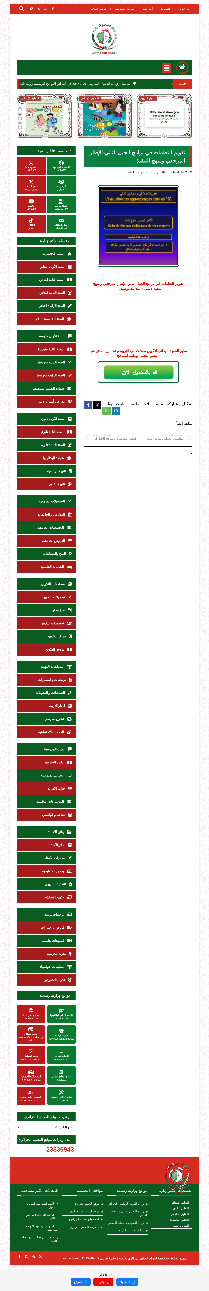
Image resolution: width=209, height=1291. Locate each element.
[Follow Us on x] (40, 1256)
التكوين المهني (180, 1225)
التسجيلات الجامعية (52, 501)
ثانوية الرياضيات (56, 471)
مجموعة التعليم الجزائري (84, 1227)
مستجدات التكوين (53, 584)
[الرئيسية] (182, 67)
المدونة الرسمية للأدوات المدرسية (42, 1228)
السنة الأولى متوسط (52, 336)
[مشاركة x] (97, 405)
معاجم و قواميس (54, 814)
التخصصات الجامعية (51, 527)
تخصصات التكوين (53, 623)
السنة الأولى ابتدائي (53, 266)
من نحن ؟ (183, 8)
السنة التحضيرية (54, 253)
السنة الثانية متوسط (51, 349)
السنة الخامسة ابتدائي (50, 319)
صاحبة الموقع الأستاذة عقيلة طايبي (39, 1239)
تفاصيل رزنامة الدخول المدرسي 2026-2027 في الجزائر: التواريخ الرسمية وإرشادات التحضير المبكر (103, 83)
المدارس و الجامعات (51, 514)
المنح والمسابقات (55, 553)
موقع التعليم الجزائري (86, 1203)
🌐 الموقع (81, 1282)
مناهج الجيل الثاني (137, 172)
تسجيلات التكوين (54, 597)
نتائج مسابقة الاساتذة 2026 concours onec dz (119, 126)
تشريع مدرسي (54, 719)
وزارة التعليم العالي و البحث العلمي (129, 1213)
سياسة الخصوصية (125, 8)
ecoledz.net (71, 1258)
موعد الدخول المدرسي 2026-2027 (178, 126)
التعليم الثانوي (181, 1208)
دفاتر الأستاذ (57, 845)
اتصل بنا (165, 8)
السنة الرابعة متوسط (51, 375)
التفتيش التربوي (56, 884)
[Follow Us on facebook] (20, 1256)
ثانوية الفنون (57, 484)
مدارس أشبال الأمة (52, 401)
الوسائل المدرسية (53, 775)
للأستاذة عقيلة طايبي (113, 1258)
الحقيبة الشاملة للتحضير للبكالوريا (42, 1216)
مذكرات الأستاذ (55, 858)
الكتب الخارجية (54, 762)
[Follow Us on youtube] (33, 1256)
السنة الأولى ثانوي (53, 418)
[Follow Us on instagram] (26, 1256)
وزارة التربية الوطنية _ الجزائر (126, 1203)
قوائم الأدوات (56, 788)
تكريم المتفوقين (54, 980)
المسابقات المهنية (53, 666)
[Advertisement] (138, 319)
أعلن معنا (148, 8)
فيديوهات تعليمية (53, 940)
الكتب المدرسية (55, 749)
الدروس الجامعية (54, 540)
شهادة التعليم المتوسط (49, 388)
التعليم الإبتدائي (180, 1202)
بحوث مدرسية (57, 953)
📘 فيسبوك (127, 1282)
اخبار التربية (57, 706)
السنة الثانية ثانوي (53, 432)
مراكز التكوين (57, 636)
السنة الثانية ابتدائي (52, 279)
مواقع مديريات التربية (131, 1230)
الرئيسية (155, 172)
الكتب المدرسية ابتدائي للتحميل (42, 1205)
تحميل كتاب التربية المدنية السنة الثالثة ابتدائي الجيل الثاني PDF (59, 129)
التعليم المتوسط (179, 1219)
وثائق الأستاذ (56, 832)
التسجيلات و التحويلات (50, 692)
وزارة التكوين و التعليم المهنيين (126, 1222)
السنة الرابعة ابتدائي (52, 306)
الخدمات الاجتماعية (51, 732)
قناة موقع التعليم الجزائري (83, 1219)
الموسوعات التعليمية (50, 801)
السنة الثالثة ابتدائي (52, 292)
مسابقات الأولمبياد (52, 967)
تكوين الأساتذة (55, 897)
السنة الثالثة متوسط (52, 362)
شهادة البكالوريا (54, 458)
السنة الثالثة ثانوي (53, 445)
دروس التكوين (55, 649)
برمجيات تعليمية (53, 871)
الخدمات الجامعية (52, 567)
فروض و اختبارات (53, 927)
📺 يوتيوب (103, 1282)
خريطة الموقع (99, 8)
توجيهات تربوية (54, 914)
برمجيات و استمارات (52, 679)
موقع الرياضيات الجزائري (84, 1211)
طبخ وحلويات (57, 610)
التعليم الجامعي (180, 1214)
